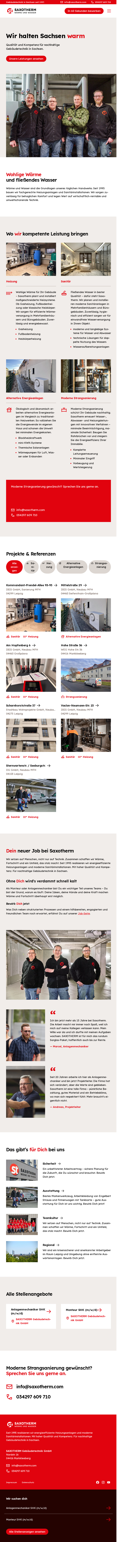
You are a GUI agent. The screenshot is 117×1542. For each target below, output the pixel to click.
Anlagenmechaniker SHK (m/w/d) (26, 1508)
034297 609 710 (103, 2)
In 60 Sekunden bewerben (84, 10)
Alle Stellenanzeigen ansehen (27, 1531)
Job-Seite (84, 913)
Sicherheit (49, 1163)
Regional (49, 1245)
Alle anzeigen (14, 567)
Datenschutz (28, 1482)
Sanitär (33, 567)
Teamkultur (50, 1218)
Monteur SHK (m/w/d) (19, 1519)
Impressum (11, 1482)
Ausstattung (51, 1191)
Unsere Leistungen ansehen (26, 58)
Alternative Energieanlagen (73, 565)
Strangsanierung (101, 565)
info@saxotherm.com (75, 2)
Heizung (49, 565)
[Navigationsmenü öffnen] (109, 11)
